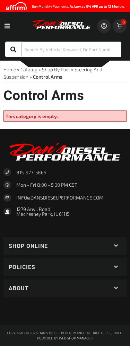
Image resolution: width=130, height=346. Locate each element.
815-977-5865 (31, 172)
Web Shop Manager (76, 338)
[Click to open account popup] (104, 26)
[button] (63, 49)
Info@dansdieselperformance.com (59, 197)
